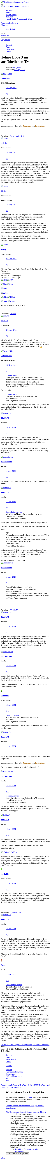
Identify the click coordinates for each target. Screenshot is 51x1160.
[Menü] (2, 4)
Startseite (9, 10)
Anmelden (5, 35)
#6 (7, 336)
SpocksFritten (6, 462)
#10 (7, 583)
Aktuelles (9, 17)
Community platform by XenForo (25, 1085)
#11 (7, 633)
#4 (7, 211)
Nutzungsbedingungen (14, 1072)
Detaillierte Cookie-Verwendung (27, 1149)
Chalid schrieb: (11, 375)
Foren (8, 12)
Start (7, 1078)
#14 (7, 752)
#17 (7, 890)
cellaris (4, 143)
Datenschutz (10, 1074)
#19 (7, 981)
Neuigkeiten (16, 67)
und (17, 136)
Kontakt (9, 1070)
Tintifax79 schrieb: (13, 715)
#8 (7, 477)
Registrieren (5, 40)
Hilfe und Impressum (13, 1076)
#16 (7, 835)
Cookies (9, 1066)
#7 (7, 371)
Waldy (3, 249)
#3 (7, 159)
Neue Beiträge (11, 15)
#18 (7, 935)
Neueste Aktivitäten (24, 19)
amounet (4, 321)
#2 (7, 94)
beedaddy (5, 696)
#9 (7, 508)
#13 (7, 711)
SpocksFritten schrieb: (14, 512)
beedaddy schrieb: (12, 796)
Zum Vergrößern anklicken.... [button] (17, 386)
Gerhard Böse (6, 356)
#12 (7, 672)
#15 (7, 792)
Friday (3, 965)
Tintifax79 (5, 418)
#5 (7, 265)
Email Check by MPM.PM (11, 1087)
